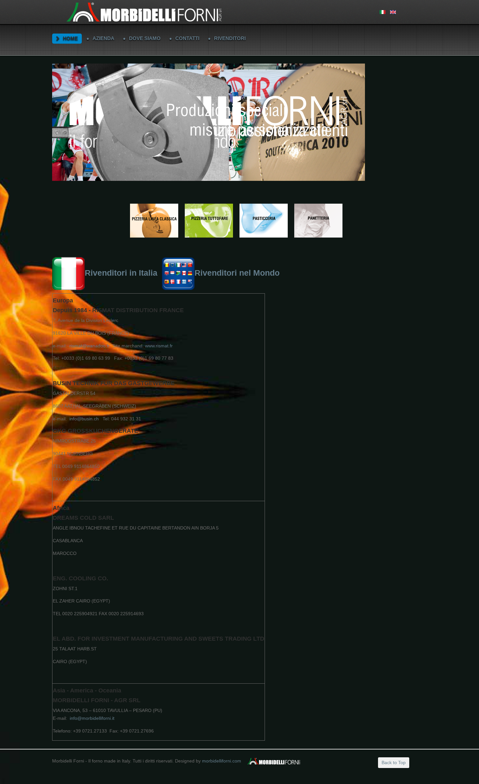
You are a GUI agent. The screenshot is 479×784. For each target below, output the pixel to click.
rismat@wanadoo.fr (89, 345)
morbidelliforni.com (221, 760)
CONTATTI (187, 38)
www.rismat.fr (159, 345)
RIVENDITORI (230, 38)
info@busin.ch (84, 418)
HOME (70, 38)
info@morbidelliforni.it (92, 718)
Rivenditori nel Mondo (237, 273)
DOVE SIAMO (145, 38)
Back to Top (394, 762)
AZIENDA (103, 38)
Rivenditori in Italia (121, 273)
